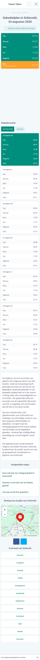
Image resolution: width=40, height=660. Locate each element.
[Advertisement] (20, 95)
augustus (20, 129)
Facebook (16, 541)
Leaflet (25, 535)
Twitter (24, 541)
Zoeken (29, 4)
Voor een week (8, 129)
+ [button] (5, 509)
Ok (37, 657)
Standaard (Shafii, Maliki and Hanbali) (21, 28)
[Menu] (36, 4)
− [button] (5, 514)
